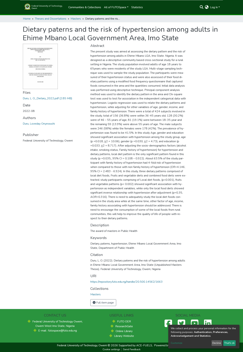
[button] (207, 7)
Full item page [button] (105, 303)
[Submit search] (201, 7)
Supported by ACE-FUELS (135, 345)
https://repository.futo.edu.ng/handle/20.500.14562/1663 (126, 282)
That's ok (229, 343)
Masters (76, 19)
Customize (176, 343)
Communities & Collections (84, 7)
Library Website (124, 336)
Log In (214, 7)
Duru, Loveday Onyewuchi (39, 124)
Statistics (137, 7)
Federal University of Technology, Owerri (82, 345)
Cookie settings (111, 349)
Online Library (124, 331)
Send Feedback (132, 349)
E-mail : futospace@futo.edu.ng (57, 331)
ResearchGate (124, 326)
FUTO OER (124, 321)
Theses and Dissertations (50, 19)
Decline (216, 343)
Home (27, 19)
